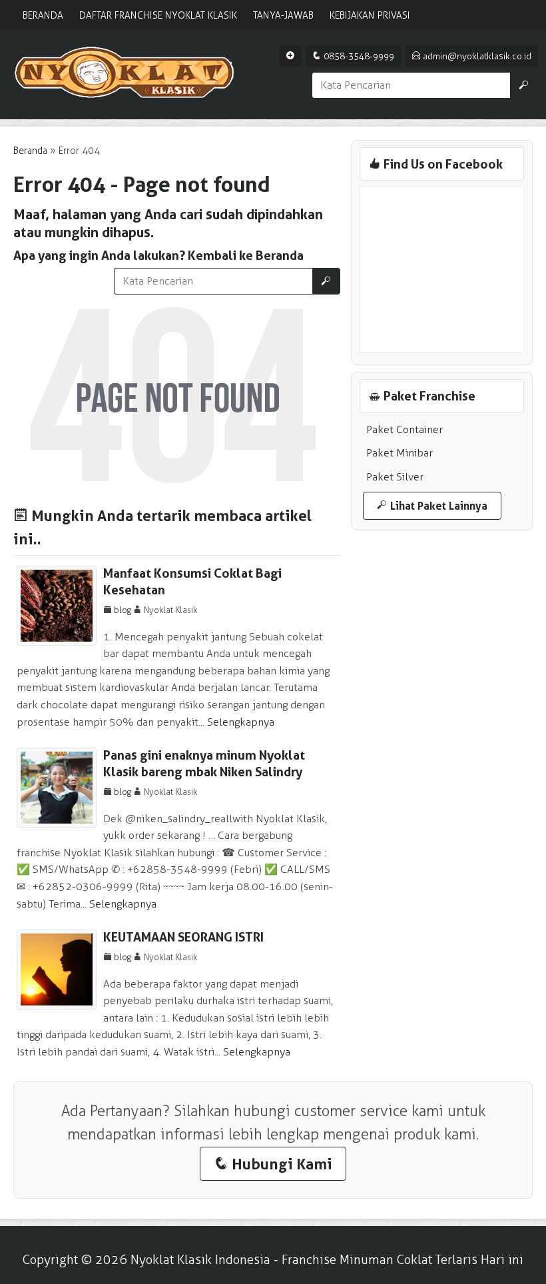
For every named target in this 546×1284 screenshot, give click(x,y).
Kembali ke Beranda (246, 255)
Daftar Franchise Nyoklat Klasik (158, 15)
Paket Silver (394, 476)
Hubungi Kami (273, 1164)
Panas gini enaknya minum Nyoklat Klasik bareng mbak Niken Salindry (204, 764)
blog (122, 610)
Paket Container (404, 429)
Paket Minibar (399, 452)
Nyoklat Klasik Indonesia (200, 1259)
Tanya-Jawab (283, 15)
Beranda (43, 15)
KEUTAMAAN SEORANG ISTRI (183, 937)
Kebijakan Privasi (370, 15)
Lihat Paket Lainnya (432, 505)
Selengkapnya (240, 722)
